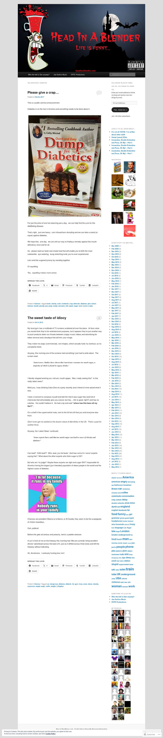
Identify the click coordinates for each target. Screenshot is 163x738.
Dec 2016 (115, 318)
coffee (124, 492)
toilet (122, 569)
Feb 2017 (115, 313)
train (130, 569)
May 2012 (115, 467)
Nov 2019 (115, 254)
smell (114, 560)
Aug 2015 (115, 362)
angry (124, 481)
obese (90, 584)
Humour (37, 303)
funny (122, 514)
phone (129, 546)
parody (41, 306)
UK (118, 574)
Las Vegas (127, 528)
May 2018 (115, 281)
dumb (114, 506)
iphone (127, 524)
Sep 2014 (115, 391)
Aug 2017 (115, 300)
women (125, 586)
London (125, 531)
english (115, 510)
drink (127, 503)
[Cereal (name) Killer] (117, 167)
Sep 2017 (115, 297)
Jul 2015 (115, 364)
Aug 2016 (115, 329)
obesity (95, 584)
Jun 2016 (115, 335)
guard (127, 518)
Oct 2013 (115, 421)
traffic (48, 586)
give (89, 303)
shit (67, 306)
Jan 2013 (115, 445)
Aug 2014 (115, 394)
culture (119, 499)
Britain (115, 488)
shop (131, 554)
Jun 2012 (115, 464)
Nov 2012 (115, 450)
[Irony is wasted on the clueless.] (129, 218)
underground (128, 574)
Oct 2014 (115, 388)
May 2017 (115, 308)
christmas (126, 489)
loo (132, 535)
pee (133, 543)
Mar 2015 (115, 375)
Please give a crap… (44, 92)
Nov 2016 (115, 321)
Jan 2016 (115, 348)
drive (132, 502)
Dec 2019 (115, 251)
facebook (123, 510)
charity (53, 303)
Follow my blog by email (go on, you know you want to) (123, 86)
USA (118, 578)
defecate (76, 303)
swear (131, 564)
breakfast (127, 485)
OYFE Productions (78, 74)
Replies (60, 586)
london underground (121, 534)
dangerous (54, 584)
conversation (127, 496)
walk (122, 582)
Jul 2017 (115, 302)
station (127, 560)
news (85, 584)
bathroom (118, 485)
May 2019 (115, 262)
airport (114, 478)
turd (80, 306)
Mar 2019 (115, 265)
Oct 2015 (115, 356)
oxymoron (31, 586)
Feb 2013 (115, 442)
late (114, 531)
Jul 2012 (115, 461)
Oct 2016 (115, 324)
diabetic (68, 584)
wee (125, 582)
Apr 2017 (115, 310)
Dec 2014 (115, 383)
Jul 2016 (115, 332)
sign (123, 557)
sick (120, 558)
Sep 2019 (115, 259)
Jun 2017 (115, 305)
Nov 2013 (115, 418)
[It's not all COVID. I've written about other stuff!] (129, 167)
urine (113, 578)
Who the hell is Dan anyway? (39, 74)
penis (114, 547)
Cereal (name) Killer (119, 137)
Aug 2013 (115, 426)
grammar (116, 517)
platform (119, 551)
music (125, 543)
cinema (114, 493)
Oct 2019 (115, 256)
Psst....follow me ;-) (120, 110)
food (114, 514)
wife (129, 582)
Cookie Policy (51, 734)
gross (122, 518)
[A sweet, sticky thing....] (129, 231)
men (130, 539)
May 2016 (115, 337)
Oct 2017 (115, 294)
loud (114, 539)
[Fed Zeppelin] (129, 192)
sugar (76, 306)
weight (53, 586)
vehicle (124, 578)
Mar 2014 (115, 407)
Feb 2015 (115, 378)
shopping (115, 558)
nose (129, 543)
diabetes (84, 303)
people (120, 546)
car (48, 584)
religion (129, 551)
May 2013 (115, 434)
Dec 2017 (115, 289)
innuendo (120, 524)
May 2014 (115, 402)
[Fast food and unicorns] (117, 180)
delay (124, 499)
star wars (120, 561)
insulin (36, 306)
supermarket (124, 564)
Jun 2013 (115, 432)
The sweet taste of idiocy (47, 317)
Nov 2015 (115, 353)
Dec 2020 (115, 246)
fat (73, 584)
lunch (119, 539)
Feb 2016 (115, 345)
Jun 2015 (115, 367)
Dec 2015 (115, 351)
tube (114, 574)
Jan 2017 (115, 316)
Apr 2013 (115, 437)
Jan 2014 (115, 413)
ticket (117, 570)
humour (30, 306)
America (128, 477)
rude (122, 554)
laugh (118, 531)
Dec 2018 (115, 267)
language (119, 527)
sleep (128, 557)
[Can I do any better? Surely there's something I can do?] (129, 180)
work (131, 586)
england (125, 506)
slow (133, 558)
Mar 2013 (115, 440)
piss (114, 550)
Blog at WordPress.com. (65, 729)
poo (46, 306)
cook (59, 303)
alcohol (119, 478)
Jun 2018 (115, 278)
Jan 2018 (115, 286)
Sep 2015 (115, 359)
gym (76, 584)
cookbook (65, 303)
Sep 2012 (115, 456)
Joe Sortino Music (60, 74)
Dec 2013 (115, 415)
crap (71, 303)
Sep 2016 (115, 327)
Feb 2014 (115, 410)
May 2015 (115, 370)
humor (93, 303)
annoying (131, 481)
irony (81, 584)
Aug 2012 (115, 459)
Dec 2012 (115, 448)
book (49, 303)
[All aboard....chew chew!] (117, 193)
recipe (55, 306)
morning (114, 543)
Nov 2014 (115, 386)
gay (127, 514)
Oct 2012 (115, 453)
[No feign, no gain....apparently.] (129, 205)
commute (116, 495)
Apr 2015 (115, 372)
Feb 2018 (115, 283)
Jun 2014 (115, 399)
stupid (38, 586)
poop (50, 306)
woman (117, 586)
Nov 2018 (115, 270)
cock (119, 493)
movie (120, 543)
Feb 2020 (115, 248)
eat (118, 506)
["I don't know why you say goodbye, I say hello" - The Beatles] (117, 218)
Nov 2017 (115, 292)
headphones (117, 521)
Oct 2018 (115, 273)
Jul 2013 (115, 429)
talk (113, 569)
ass (113, 485)
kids (113, 528)
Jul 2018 (115, 275)
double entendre (118, 503)
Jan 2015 (115, 380)
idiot (113, 524)
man (125, 538)
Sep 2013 (115, 424)
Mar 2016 (115, 343)
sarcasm (61, 306)
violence (116, 581)
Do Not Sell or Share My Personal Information (90, 729)
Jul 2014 (115, 397)
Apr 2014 (115, 405)
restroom (115, 554)
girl (130, 514)
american (116, 481)
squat (71, 306)
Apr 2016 (115, 340)
